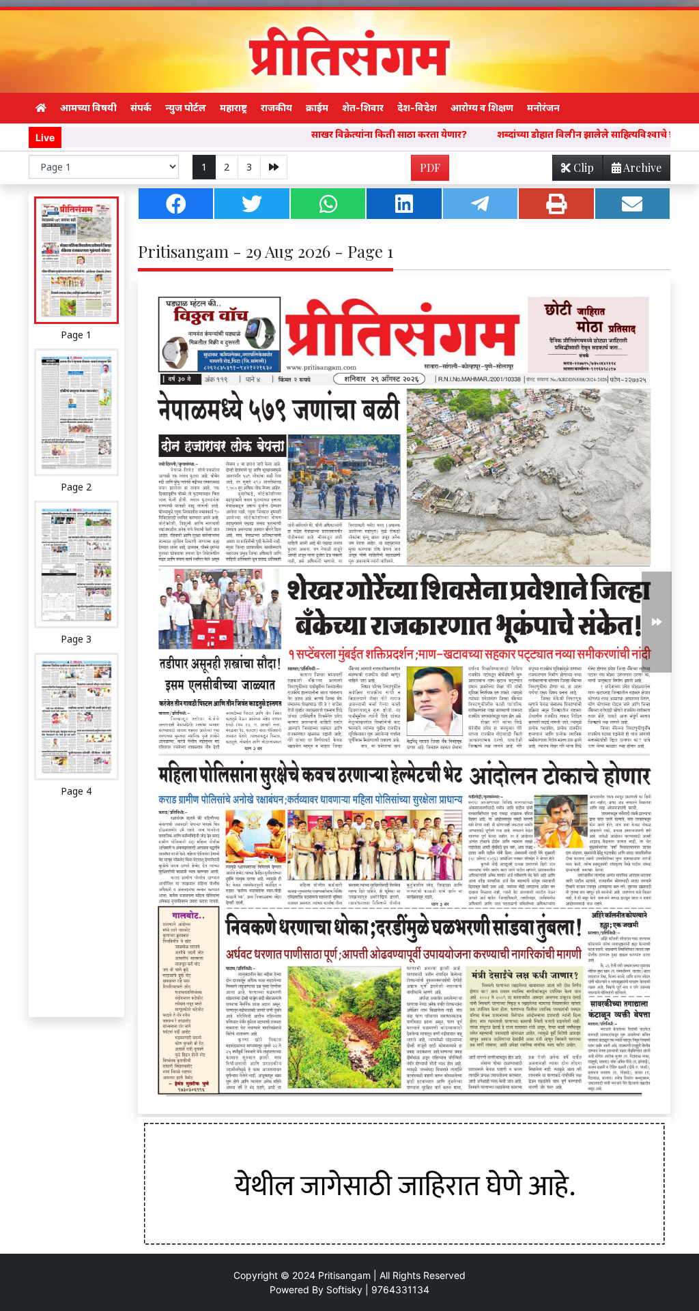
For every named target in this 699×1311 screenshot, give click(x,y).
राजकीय (276, 107)
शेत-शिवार (363, 107)
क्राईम (317, 107)
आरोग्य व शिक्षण (482, 107)
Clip (582, 167)
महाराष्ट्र (233, 107)
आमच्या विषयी (88, 107)
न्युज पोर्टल (185, 107)
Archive (641, 167)
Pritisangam (344, 1275)
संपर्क (141, 107)
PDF (430, 167)
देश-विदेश (417, 107)
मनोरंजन (543, 107)
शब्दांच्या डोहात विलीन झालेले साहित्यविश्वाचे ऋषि (518, 134)
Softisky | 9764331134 (377, 1289)
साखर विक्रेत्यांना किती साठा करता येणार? (315, 134)
